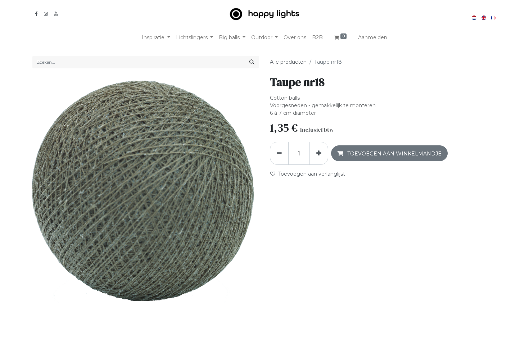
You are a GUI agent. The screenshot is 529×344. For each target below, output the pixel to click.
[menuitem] (295, 37)
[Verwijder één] (279, 153)
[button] (389, 153)
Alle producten (288, 62)
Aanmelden (372, 37)
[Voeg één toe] (318, 153)
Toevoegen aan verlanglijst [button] (311, 174)
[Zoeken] (252, 62)
